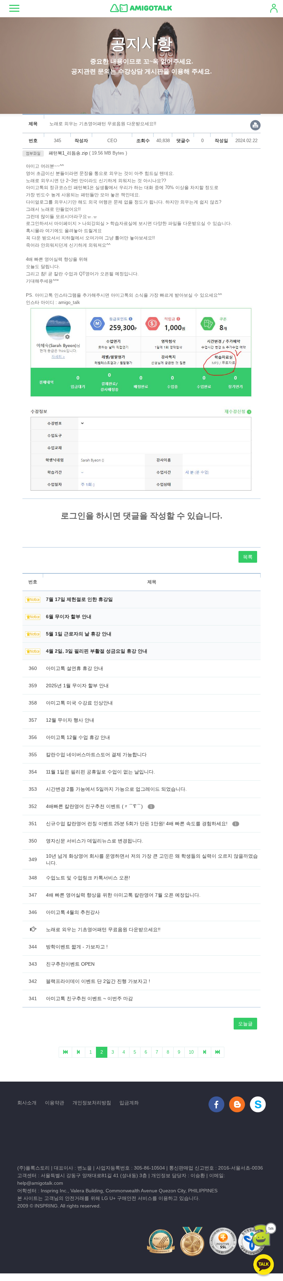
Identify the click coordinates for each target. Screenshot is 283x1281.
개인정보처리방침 (91, 1102)
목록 (248, 557)
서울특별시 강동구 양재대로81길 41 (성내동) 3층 (94, 1175)
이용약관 (54, 1102)
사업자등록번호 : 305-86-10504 (130, 1168)
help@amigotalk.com (40, 1183)
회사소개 (27, 1102)
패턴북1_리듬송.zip (67, 153)
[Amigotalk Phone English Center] (141, 7)
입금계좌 (129, 1102)
